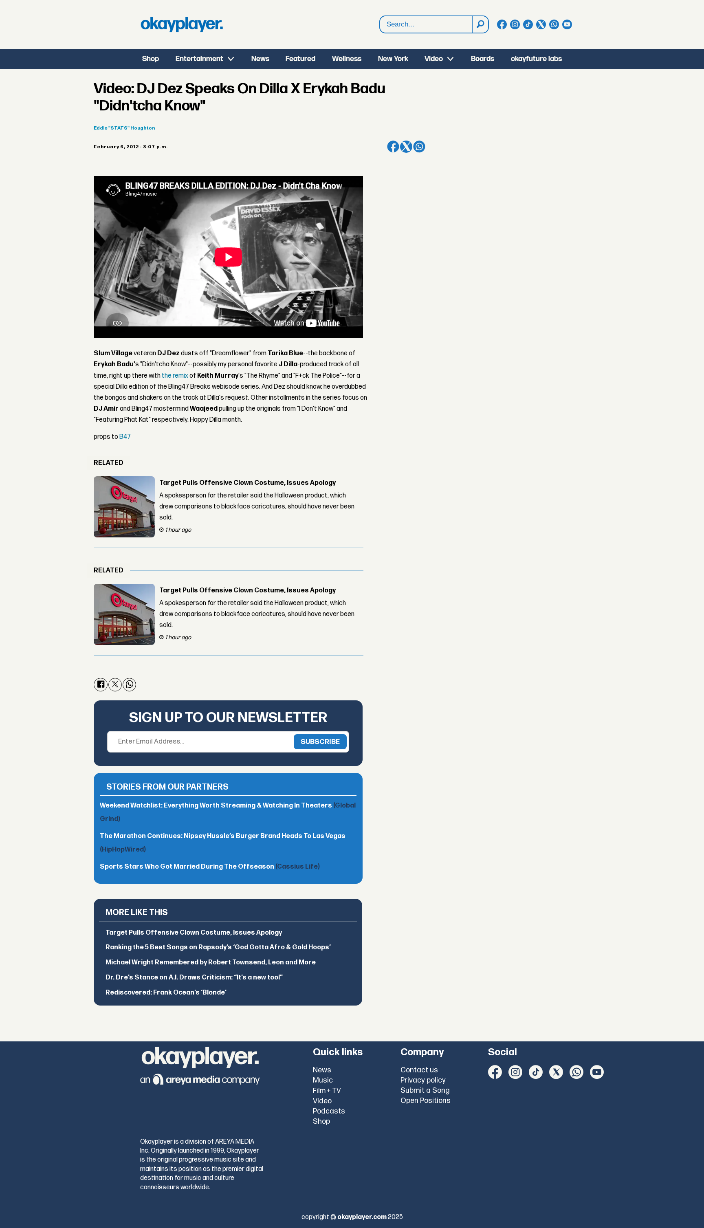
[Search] (480, 24)
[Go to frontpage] (182, 24)
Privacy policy (423, 1080)
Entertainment (199, 59)
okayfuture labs (536, 59)
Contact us (419, 1070)
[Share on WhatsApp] (419, 147)
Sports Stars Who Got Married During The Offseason (210, 867)
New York (393, 59)
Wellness (346, 59)
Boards (482, 59)
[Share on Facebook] (393, 147)
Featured (300, 59)
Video (434, 59)
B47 (125, 437)
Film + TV (327, 1091)
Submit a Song (425, 1090)
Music (323, 1080)
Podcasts (329, 1111)
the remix (175, 376)
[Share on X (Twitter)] (406, 147)
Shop (150, 59)
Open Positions (425, 1100)
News (260, 59)
